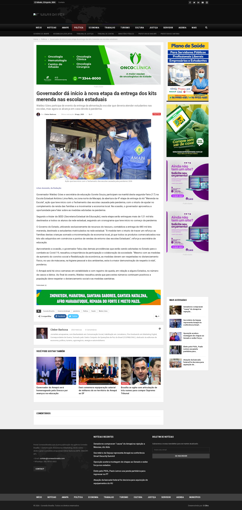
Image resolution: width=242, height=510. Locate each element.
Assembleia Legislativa (62, 34)
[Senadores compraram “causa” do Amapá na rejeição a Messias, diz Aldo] (175, 310)
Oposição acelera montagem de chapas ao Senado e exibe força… (193, 335)
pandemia (76, 311)
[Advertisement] (158, 14)
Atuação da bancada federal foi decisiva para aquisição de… (193, 362)
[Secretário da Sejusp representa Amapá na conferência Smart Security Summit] (175, 323)
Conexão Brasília (48, 311)
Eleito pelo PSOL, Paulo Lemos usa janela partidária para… (193, 349)
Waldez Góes (103, 311)
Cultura (139, 27)
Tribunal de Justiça (85, 34)
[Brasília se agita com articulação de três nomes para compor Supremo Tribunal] (141, 371)
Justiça (153, 27)
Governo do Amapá (41, 34)
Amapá (65, 27)
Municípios (194, 497)
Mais (194, 27)
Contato (61, 2)
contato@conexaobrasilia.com (52, 458)
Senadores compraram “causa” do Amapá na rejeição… (193, 309)
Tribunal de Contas (106, 34)
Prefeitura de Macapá (147, 34)
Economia (94, 27)
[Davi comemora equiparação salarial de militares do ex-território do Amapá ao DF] (98, 371)
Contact (40, 469)
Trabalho (110, 27)
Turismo (125, 27)
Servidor (168, 27)
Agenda (182, 27)
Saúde (93, 311)
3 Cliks (206, 506)
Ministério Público (126, 34)
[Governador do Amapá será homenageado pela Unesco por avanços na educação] (56, 371)
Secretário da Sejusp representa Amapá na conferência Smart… (192, 322)
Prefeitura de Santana (170, 34)
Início (39, 27)
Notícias (51, 27)
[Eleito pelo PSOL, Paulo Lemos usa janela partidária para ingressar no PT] (175, 349)
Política (78, 27)
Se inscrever (181, 456)
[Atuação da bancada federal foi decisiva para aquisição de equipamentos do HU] (175, 363)
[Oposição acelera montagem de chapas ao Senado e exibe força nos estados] (175, 336)
